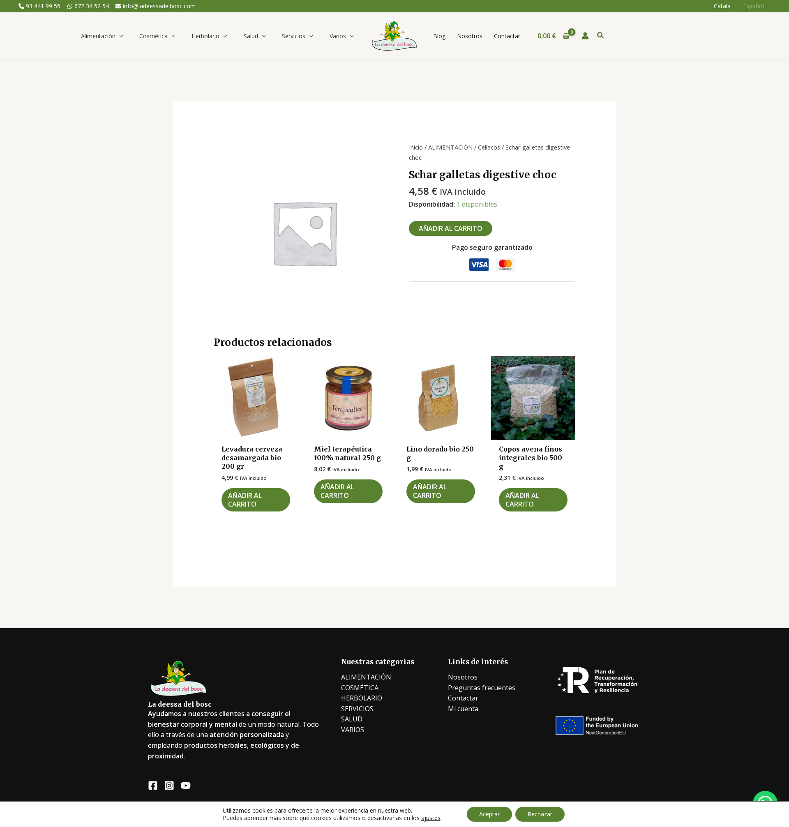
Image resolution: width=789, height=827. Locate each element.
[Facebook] (153, 785)
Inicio (416, 147)
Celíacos (489, 147)
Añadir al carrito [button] (245, 500)
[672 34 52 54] (88, 6)
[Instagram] (169, 785)
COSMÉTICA (359, 687)
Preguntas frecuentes (481, 687)
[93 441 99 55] (39, 6)
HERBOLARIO (361, 698)
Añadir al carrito (450, 228)
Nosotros (463, 677)
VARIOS (352, 729)
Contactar (463, 698)
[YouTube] (186, 785)
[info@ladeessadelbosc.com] (155, 6)
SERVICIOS (357, 708)
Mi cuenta (463, 708)
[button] (119, 36)
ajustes (431, 818)
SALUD (351, 718)
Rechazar (540, 814)
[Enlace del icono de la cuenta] (585, 35)
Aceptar (489, 814)
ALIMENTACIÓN (450, 147)
